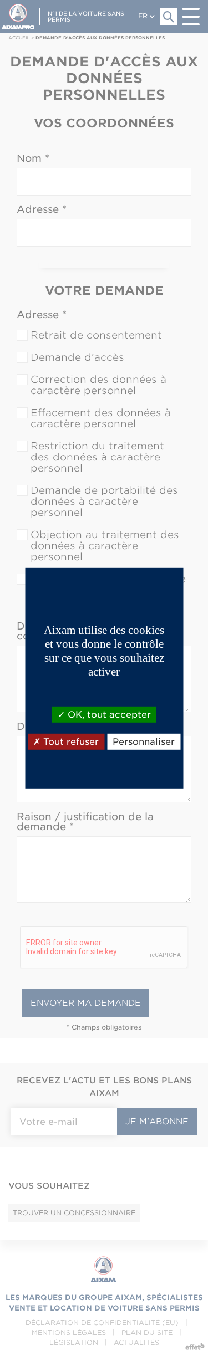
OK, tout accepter (108, 714)
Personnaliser (144, 741)
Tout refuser (69, 741)
